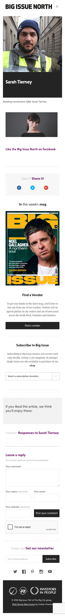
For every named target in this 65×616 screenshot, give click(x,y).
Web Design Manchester (23, 604)
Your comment (13, 466)
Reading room (10, 101)
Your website (18, 506)
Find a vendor (32, 325)
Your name (17, 491)
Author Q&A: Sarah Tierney (32, 101)
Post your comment (47, 513)
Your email (39, 491)
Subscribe (51, 558)
